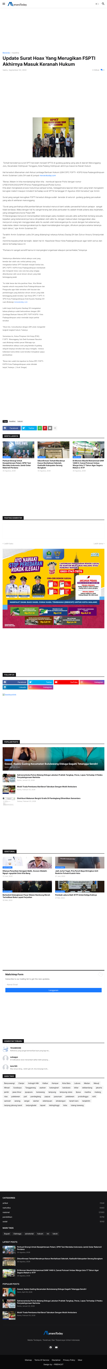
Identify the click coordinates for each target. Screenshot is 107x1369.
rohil (94, 1096)
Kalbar (45, 1083)
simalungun (61, 1101)
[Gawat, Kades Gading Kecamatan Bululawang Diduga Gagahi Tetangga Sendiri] (9, 1292)
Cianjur (21, 1083)
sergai (26, 1101)
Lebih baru (8, 543)
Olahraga (17, 1234)
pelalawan (70, 1096)
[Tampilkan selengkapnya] (55, 428)
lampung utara (66, 1092)
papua (47, 1096)
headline (15, 53)
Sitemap (28, 1360)
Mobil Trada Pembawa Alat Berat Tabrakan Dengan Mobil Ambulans (47, 786)
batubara (66, 1088)
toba (65, 1105)
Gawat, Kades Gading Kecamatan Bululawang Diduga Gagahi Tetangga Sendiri (51, 1289)
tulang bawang (77, 1105)
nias (6, 1096)
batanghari (54, 1088)
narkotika (53, 1208)
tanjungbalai (31, 1105)
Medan (87, 1083)
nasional (53, 1212)
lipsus (78, 1092)
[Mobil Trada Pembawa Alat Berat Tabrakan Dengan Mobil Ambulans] (9, 789)
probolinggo (83, 1096)
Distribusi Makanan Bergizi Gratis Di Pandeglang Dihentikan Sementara (48, 798)
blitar (76, 1088)
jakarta (99, 1088)
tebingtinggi (54, 1105)
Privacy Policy (69, 1360)
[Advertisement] (53, 30)
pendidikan (53, 1217)
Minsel (7, 1088)
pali (25, 1096)
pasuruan (58, 1096)
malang (98, 1092)
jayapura (28, 1092)
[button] (3, 4)
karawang (40, 1092)
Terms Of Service (41, 1360)
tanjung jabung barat (13, 1105)
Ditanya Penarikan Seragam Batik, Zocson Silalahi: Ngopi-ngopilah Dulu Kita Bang (25, 872)
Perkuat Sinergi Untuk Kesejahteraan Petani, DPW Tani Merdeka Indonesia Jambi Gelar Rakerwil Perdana (17, 464)
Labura (77, 1083)
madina (88, 1092)
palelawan (15, 1096)
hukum (20, 421)
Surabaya (17, 1088)
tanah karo (73, 1101)
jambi (6, 1092)
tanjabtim (86, 1101)
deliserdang (87, 1088)
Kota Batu (66, 1083)
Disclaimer (56, 1360)
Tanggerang (30, 1088)
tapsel (42, 1105)
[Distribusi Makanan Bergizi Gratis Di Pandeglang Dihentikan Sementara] (9, 801)
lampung (52, 1092)
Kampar (55, 1083)
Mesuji (96, 1083)
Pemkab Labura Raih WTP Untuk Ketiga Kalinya (76, 895)
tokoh (55, 1234)
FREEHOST (58, 1364)
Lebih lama (98, 543)
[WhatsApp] (40, 428)
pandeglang (36, 1096)
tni (48, 1234)
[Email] (50, 428)
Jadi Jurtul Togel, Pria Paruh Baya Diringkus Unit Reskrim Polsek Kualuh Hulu (76, 872)
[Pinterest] (45, 428)
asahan (43, 1088)
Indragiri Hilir (33, 1083)
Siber (80, 1360)
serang (17, 1101)
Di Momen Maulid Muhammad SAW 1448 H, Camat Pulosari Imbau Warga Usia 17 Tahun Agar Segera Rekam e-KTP (88, 464)
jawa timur (17, 1092)
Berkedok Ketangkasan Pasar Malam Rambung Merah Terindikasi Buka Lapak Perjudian (26, 896)
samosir (7, 1101)
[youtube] (56, 1347)
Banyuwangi (9, 1083)
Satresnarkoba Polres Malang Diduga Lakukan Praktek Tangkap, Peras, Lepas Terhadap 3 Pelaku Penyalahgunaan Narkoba (60, 776)
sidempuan (47, 1101)
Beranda (6, 53)
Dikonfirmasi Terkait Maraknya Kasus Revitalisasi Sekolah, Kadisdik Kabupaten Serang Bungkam (51, 464)
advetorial (29, 1234)
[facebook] (50, 1347)
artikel (53, 1203)
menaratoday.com (48, 175)
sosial (53, 1221)
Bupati (7, 1234)
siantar (36, 1101)
